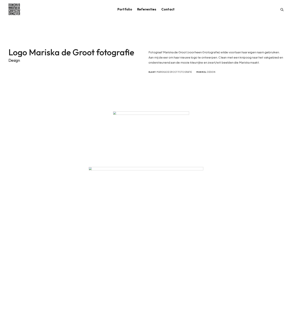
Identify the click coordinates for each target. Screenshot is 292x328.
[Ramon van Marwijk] (14, 9)
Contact (168, 9)
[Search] (282, 9)
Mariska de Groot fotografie (174, 72)
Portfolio (124, 9)
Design (211, 72)
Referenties (146, 9)
